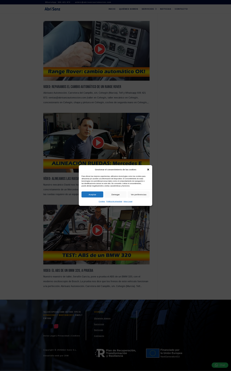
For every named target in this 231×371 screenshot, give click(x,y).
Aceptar (92, 194)
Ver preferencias (138, 194)
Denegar (115, 194)
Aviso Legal (128, 201)
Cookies (102, 201)
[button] (148, 169)
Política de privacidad (114, 201)
